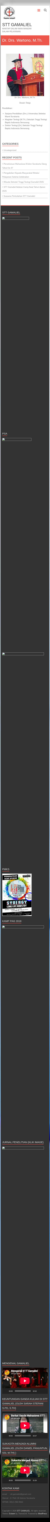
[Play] (5, 1391)
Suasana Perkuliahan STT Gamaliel (19, 196)
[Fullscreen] (44, 1391)
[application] (25, 1381)
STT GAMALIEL (17, 24)
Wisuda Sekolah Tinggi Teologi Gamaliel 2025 (24, 182)
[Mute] (39, 1391)
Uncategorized (10, 150)
